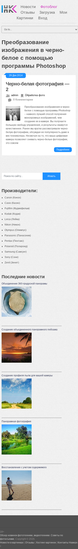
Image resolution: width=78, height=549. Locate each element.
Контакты (63, 542)
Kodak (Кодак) (12, 213)
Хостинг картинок (46, 542)
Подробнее (62, 149)
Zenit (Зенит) (12, 262)
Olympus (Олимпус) (15, 230)
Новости (28, 7)
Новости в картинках (11, 542)
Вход (42, 18)
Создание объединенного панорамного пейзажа (29, 329)
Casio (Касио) (12, 203)
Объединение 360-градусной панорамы (24, 283)
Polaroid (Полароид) (16, 246)
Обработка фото (35, 95)
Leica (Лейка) (12, 219)
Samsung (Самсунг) (16, 251)
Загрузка (47, 12)
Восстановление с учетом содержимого (24, 467)
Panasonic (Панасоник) (18, 235)
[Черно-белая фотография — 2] (15, 113)
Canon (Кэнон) (13, 197)
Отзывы (28, 12)
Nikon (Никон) (12, 224)
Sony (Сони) (11, 257)
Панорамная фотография (16, 421)
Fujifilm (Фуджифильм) (17, 208)
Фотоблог (48, 7)
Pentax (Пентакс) (14, 240)
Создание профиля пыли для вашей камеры (27, 375)
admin (14, 95)
